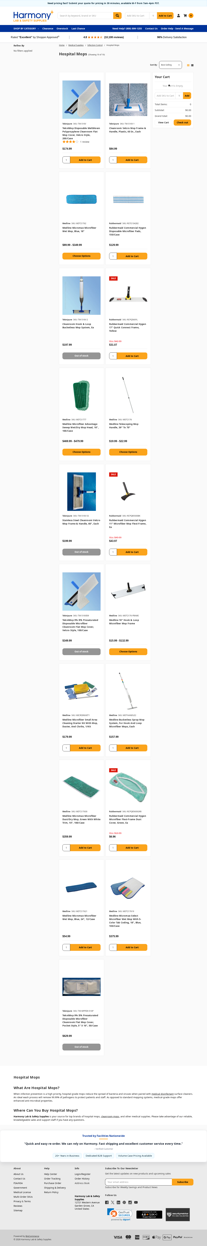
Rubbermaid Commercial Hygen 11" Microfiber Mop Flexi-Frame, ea (127, 524)
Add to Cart (165, 15)
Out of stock (81, 355)
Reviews (18, 1205)
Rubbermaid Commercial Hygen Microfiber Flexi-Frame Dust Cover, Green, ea (127, 819)
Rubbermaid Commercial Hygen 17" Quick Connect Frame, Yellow (127, 327)
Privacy (17, 1201)
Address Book (82, 1183)
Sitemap (18, 1210)
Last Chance (78, 28)
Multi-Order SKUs (23, 1196)
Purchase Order (52, 1183)
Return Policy (51, 1192)
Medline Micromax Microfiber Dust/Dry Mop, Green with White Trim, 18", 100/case (81, 819)
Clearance (47, 28)
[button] (120, 1214)
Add (187, 95)
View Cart (163, 122)
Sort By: (153, 64)
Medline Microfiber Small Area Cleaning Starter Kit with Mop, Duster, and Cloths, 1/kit (80, 723)
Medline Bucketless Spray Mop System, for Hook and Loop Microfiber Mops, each (126, 723)
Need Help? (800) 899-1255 (127, 28)
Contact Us (151, 28)
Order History (82, 1178)
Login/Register (83, 1174)
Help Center (50, 1174)
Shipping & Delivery (55, 1187)
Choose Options (81, 255)
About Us (18, 1174)
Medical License (22, 1192)
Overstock (62, 28)
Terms (27, 1201)
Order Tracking (52, 1178)
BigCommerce (32, 1236)
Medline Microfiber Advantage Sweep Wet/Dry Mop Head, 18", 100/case (80, 427)
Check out (182, 122)
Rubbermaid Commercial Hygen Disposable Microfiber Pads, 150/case (127, 231)
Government (20, 1187)
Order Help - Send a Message (177, 28)
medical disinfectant (163, 1093)
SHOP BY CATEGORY (25, 28)
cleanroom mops (110, 1116)
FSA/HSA (18, 1183)
